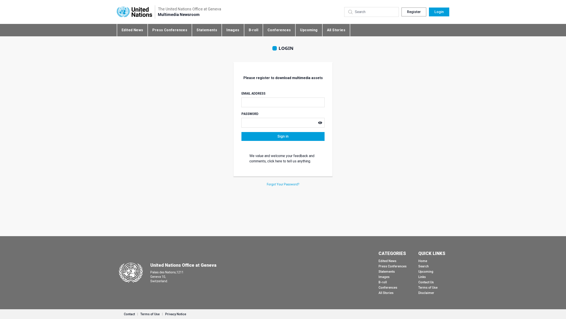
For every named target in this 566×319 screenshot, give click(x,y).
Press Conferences (169, 30)
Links (422, 277)
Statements (207, 30)
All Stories (336, 30)
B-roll (253, 30)
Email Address (253, 93)
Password (249, 114)
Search (423, 266)
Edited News (132, 30)
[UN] (134, 12)
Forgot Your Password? (283, 184)
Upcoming (308, 30)
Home (422, 261)
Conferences (279, 30)
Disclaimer (426, 293)
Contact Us (426, 282)
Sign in (283, 136)
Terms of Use (428, 287)
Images (232, 30)
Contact (129, 314)
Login (439, 12)
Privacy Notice (175, 314)
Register (414, 12)
